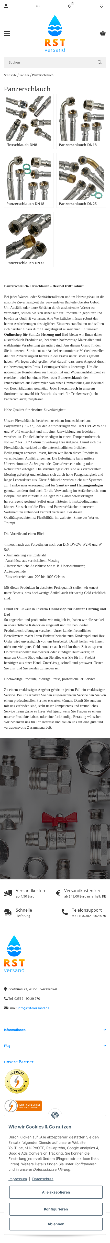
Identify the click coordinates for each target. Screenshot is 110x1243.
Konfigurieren (56, 1209)
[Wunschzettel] (102, 6)
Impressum (17, 1179)
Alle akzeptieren (56, 1192)
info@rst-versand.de (34, 1008)
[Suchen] (99, 62)
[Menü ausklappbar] (7, 33)
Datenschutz (42, 1179)
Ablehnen (56, 1224)
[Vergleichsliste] (70, 6)
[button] (38, 6)
